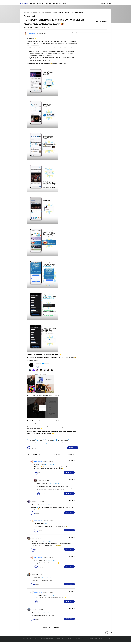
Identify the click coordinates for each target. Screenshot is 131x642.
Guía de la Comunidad (57, 36)
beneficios (32, 440)
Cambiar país (79, 639)
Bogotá (41, 440)
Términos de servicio (47, 639)
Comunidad (32, 3)
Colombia (50, 440)
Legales (69, 639)
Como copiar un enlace (63, 440)
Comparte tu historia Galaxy (59, 3)
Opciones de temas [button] (101, 21)
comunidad (33, 443)
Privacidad (60, 639)
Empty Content (48, 3)
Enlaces (42, 443)
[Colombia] (24, 3)
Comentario (72, 447)
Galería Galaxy (40, 3)
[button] (75, 33)
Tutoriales (64, 443)
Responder (69, 472)
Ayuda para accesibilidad (29, 639)
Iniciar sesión (102, 3)
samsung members (53, 443)
